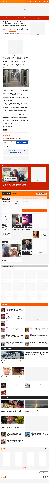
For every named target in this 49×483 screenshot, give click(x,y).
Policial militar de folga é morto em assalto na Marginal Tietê (36, 353)
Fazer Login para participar (15, 152)
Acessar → (9, 224)
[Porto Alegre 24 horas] (5, 130)
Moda (30, 327)
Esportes (7, 341)
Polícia (8, 439)
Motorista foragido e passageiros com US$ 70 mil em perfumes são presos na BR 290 (12, 361)
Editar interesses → (44, 198)
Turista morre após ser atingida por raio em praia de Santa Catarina (36, 410)
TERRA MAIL (31, 1)
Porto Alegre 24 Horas (13, 138)
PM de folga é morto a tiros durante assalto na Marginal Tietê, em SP (11, 377)
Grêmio (7, 334)
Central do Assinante (38, 1)
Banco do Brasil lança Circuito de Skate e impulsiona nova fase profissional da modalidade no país (39, 434)
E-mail (44, 1)
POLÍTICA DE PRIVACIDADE (33, 477)
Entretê (7, 320)
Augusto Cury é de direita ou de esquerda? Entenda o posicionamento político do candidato (12, 426)
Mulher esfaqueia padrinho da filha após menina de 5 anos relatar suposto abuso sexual (15, 441)
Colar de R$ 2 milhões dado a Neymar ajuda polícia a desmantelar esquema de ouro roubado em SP (12, 410)
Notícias (20, 138)
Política (2, 424)
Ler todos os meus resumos (34, 210)
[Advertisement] (32, 392)
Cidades (7, 138)
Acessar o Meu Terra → (15, 193)
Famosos (7, 313)
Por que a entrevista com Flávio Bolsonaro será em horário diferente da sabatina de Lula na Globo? (15, 434)
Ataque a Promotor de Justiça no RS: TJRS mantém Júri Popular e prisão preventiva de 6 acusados (14, 385)
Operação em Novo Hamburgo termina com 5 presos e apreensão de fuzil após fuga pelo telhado (39, 385)
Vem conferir (6, 221)
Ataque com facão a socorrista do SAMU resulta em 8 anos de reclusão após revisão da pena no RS (15, 392)
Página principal (5, 1)
